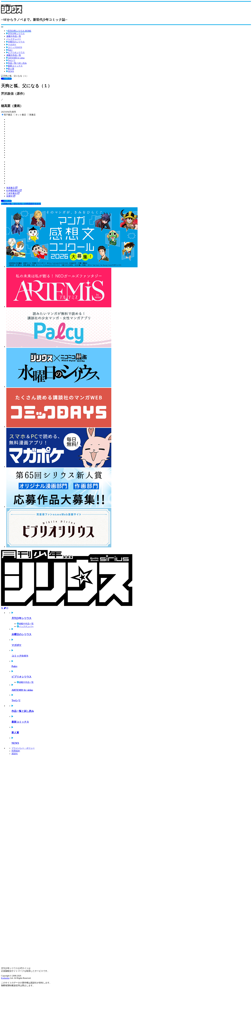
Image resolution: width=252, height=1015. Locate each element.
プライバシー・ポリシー (23, 748)
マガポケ (12, 44)
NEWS (11, 71)
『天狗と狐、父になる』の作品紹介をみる (21, 204)
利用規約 (16, 751)
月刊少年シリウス (16, 33)
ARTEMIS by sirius (16, 58)
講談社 (15, 754)
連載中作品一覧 (13, 36)
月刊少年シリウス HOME (19, 31)
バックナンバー (13, 39)
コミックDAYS (15, 47)
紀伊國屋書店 (12, 190)
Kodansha (5, 978)
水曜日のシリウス (16, 42)
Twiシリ (11, 60)
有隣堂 (9, 196)
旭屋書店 (10, 188)
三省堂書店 (11, 193)
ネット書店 (20, 115)
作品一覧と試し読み (17, 63)
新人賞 (11, 69)
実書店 (32, 115)
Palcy (10, 50)
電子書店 (8, 115)
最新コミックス (15, 66)
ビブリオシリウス (16, 52)
